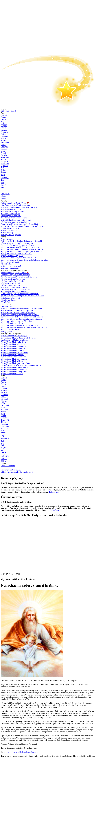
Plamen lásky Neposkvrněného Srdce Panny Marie (20, 224)
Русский (4, 166)
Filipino (4, 126)
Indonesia (4, 132)
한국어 (4, 199)
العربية (3, 185)
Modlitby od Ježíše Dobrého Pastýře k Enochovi (19, 207)
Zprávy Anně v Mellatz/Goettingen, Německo (18, 245)
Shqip (3, 151)
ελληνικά (4, 161)
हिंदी (2, 183)
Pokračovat (54, 510)
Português (4, 147)
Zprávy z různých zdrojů (10, 262)
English (4, 121)
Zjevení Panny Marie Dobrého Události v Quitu (18, 338)
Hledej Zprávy (6, 264)
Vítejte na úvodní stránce (10, 268)
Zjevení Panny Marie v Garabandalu (14, 367)
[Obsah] (18, 554)
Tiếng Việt (5, 157)
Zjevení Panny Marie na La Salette (14, 342)
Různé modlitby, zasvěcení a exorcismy (15, 205)
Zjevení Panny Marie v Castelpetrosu (14, 353)
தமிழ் (3, 430)
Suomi (3, 153)
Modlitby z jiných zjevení (10, 214)
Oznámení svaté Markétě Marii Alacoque (16, 340)
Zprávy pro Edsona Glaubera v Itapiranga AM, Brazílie (21, 251)
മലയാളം (5, 178)
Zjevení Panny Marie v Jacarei (12, 374)
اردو (2, 187)
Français (4, 128)
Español (4, 124)
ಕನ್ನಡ (3, 175)
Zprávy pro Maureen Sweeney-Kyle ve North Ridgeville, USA (24, 260)
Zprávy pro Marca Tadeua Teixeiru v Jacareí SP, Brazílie (22, 249)
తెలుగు (3, 172)
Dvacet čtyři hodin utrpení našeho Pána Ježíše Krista (22, 226)
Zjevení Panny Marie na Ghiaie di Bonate (16, 363)
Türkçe (3, 159)
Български (5, 164)
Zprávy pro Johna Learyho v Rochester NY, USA (19, 258)
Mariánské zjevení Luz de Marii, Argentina (17, 243)
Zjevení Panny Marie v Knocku (12, 350)
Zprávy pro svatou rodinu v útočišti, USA (16, 254)
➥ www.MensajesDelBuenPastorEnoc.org (21, 752)
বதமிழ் (3, 170)
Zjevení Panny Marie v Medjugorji (14, 369)
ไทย (2, 180)
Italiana (3, 134)
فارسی (3, 189)
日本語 (4, 196)
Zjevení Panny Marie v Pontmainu (13, 346)
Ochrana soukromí (8, 466)
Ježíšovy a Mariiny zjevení (11, 235)
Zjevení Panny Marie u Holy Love (13, 372)
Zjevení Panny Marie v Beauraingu (14, 359)
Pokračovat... (54, 492)
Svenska (4, 155)
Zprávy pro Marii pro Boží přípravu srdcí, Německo (20, 247)
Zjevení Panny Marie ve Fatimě (12, 355)
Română (4, 149)
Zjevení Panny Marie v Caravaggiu (14, 336)
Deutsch (4, 119)
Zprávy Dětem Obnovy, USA (12, 256)
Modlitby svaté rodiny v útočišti (12, 212)
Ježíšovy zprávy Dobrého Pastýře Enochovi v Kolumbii (21, 241)
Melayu (4, 140)
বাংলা (2, 168)
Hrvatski (4, 130)
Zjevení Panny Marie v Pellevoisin (13, 348)
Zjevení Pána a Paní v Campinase (13, 357)
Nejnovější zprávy (7, 239)
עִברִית (3, 191)
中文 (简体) (5, 194)
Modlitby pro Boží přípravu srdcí (13, 209)
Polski (3, 145)
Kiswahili (4, 136)
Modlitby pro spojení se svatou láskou (15, 222)
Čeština (3, 117)
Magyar (4, 138)
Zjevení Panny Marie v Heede (12, 361)
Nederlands (5, 143)
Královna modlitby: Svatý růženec (15, 203)
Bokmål (4, 115)
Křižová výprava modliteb (11, 216)
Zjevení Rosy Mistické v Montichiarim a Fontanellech (21, 365)
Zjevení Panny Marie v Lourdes (12, 344)
